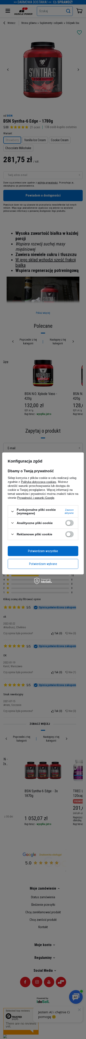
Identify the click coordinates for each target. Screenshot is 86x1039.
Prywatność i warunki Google (35, 497)
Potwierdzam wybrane (43, 564)
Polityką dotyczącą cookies (38, 482)
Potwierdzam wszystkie (43, 551)
